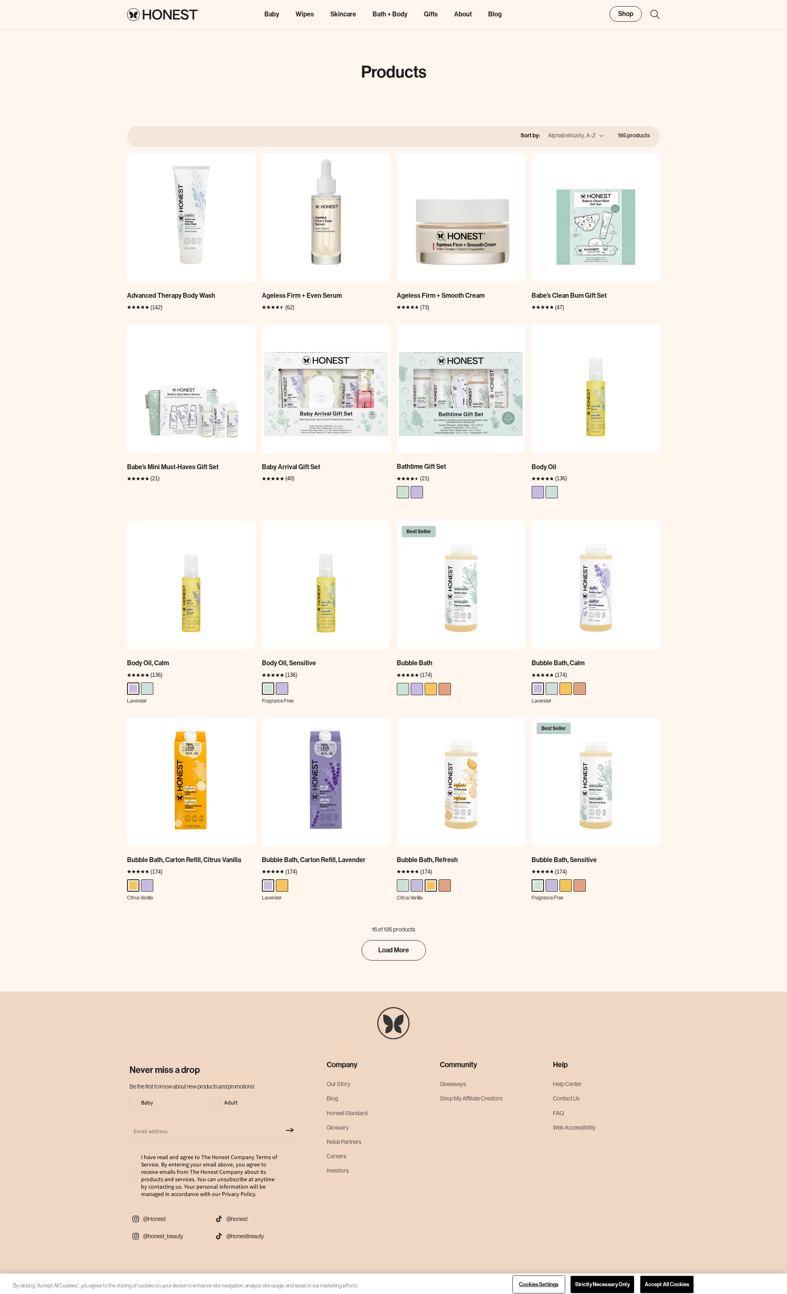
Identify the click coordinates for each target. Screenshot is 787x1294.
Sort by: (530, 135)
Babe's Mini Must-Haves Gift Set (172, 467)
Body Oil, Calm (148, 663)
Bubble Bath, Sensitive (564, 860)
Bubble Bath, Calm (558, 663)
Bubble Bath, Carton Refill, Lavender (314, 860)
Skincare (343, 14)
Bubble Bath (414, 663)
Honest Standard (347, 1113)
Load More (393, 950)
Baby (271, 14)
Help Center (567, 1084)
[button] (651, 14)
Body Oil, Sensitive (289, 663)
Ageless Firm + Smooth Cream (440, 295)
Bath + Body (390, 14)
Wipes (305, 14)
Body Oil (544, 467)
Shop (625, 14)
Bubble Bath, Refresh (427, 860)
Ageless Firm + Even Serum (302, 295)
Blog (332, 1098)
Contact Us (566, 1098)
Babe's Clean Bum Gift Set (569, 295)
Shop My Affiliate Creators (471, 1098)
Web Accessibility (574, 1127)
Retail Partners (344, 1142)
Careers (336, 1156)
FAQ (558, 1113)
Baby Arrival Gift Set (291, 467)
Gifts (431, 14)
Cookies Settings (538, 1284)
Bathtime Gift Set (421, 466)
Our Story (338, 1084)
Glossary (338, 1127)
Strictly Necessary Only (602, 1284)
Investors (338, 1170)
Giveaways (453, 1084)
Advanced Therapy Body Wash (171, 295)
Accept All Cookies (667, 1284)
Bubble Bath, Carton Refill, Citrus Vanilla (184, 860)
